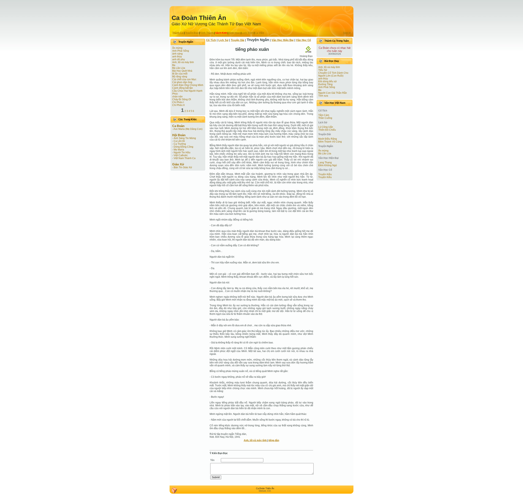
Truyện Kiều (325, 174)
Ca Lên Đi (179, 141)
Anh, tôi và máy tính (183, 62)
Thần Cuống (325, 118)
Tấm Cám (323, 115)
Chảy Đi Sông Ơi (181, 99)
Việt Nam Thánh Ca (185, 158)
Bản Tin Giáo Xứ (183, 167)
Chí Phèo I (178, 102)
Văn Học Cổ (303, 40)
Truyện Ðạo (191, 32)
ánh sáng (177, 53)
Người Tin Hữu (182, 152)
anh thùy (177, 56)
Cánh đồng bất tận (182, 88)
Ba (173, 65)
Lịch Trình (247, 32)
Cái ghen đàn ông (182, 82)
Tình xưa (323, 95)
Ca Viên (259, 32)
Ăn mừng (177, 48)
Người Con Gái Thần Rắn (332, 92)
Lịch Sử (223, 40)
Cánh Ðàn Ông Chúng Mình (187, 85)
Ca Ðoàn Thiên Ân (199, 17)
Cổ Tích (211, 40)
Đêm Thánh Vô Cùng (330, 141)
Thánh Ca (177, 32)
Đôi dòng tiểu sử (327, 81)
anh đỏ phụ (178, 59)
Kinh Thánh (206, 32)
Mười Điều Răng (327, 138)
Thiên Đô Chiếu (327, 129)
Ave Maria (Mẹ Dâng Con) (187, 129)
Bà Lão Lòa (178, 68)
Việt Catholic (181, 155)
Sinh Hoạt (234, 32)
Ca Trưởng (180, 144)
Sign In (347, 32)
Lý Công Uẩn (325, 127)
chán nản (177, 96)
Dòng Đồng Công (183, 146)
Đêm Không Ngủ (327, 165)
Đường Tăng (325, 84)
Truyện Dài (237, 40)
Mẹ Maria (179, 149)
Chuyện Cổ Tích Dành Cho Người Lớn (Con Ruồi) (333, 74)
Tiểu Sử (322, 70)
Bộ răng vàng (179, 76)
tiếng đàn (273, 440)
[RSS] (174, 490)
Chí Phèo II (178, 105)
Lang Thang (325, 162)
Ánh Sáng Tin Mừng (185, 138)
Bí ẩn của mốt (179, 73)
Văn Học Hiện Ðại (283, 40)
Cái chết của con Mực (184, 79)
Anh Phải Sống (180, 50)
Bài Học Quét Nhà (182, 70)
